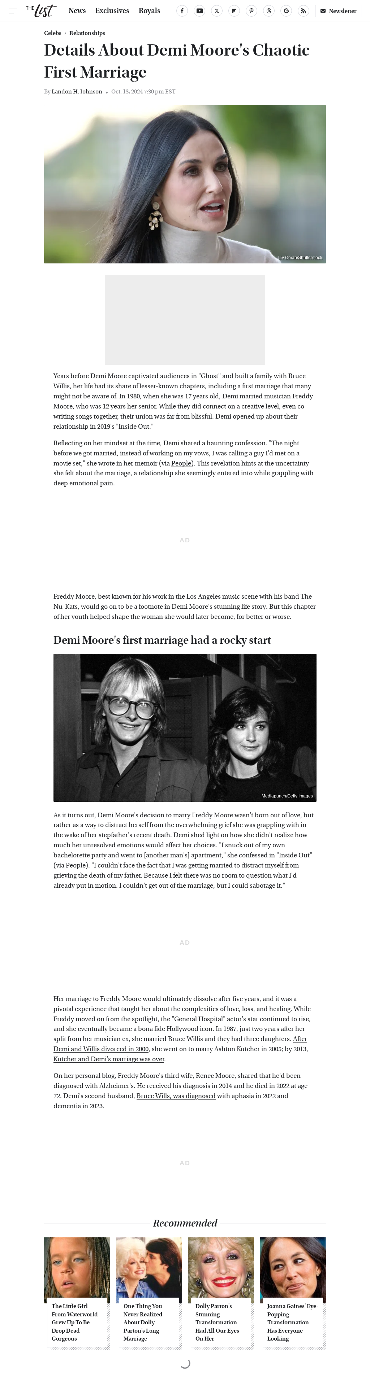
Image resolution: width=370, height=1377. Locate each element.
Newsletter (343, 11)
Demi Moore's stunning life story (219, 607)
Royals (149, 10)
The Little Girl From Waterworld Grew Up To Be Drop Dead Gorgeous (75, 1322)
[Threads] (269, 11)
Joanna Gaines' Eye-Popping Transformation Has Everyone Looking (292, 1322)
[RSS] (303, 11)
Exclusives (112, 10)
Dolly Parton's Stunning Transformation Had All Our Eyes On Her (217, 1322)
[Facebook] (182, 11)
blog (108, 1076)
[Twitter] (217, 11)
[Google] (286, 11)
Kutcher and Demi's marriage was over (108, 1059)
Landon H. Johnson (77, 91)
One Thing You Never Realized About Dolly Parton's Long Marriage (143, 1322)
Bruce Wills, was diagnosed (176, 1096)
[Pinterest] (251, 11)
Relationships (87, 33)
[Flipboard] (234, 11)
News (77, 10)
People (181, 463)
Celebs (52, 33)
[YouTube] (199, 11)
